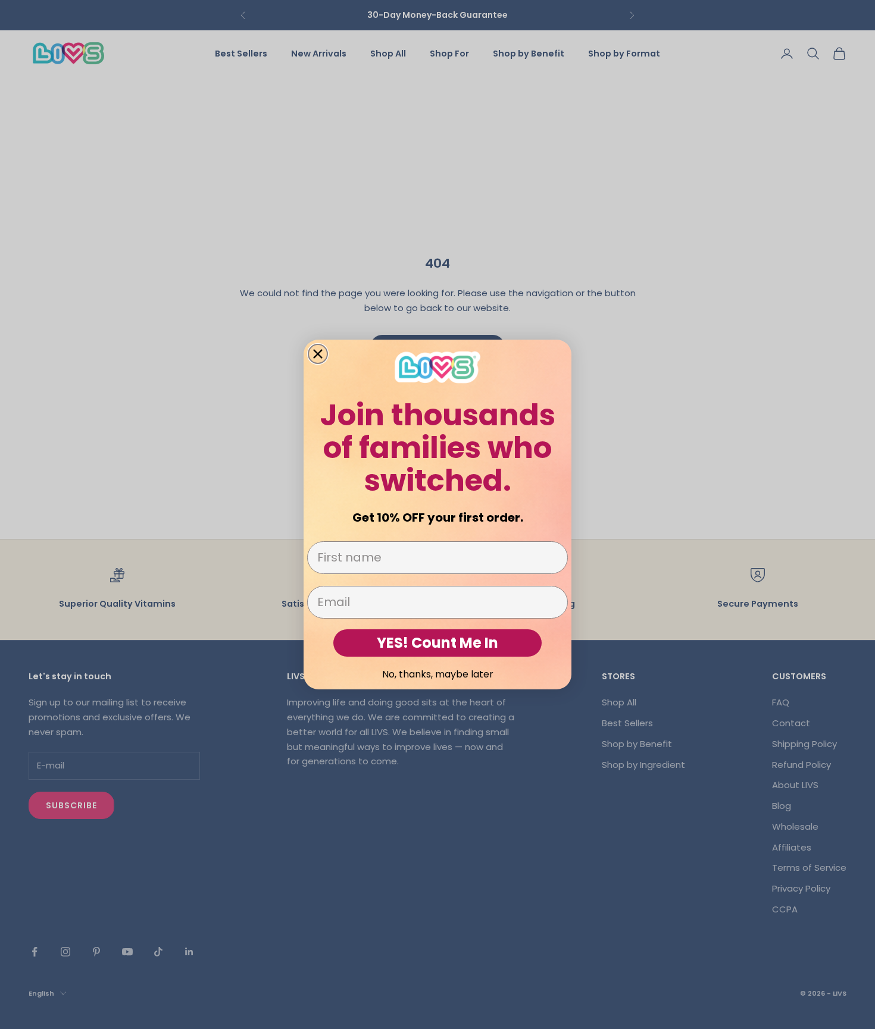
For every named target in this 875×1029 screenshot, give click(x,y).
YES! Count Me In (437, 642)
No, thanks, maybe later (437, 674)
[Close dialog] (317, 353)
